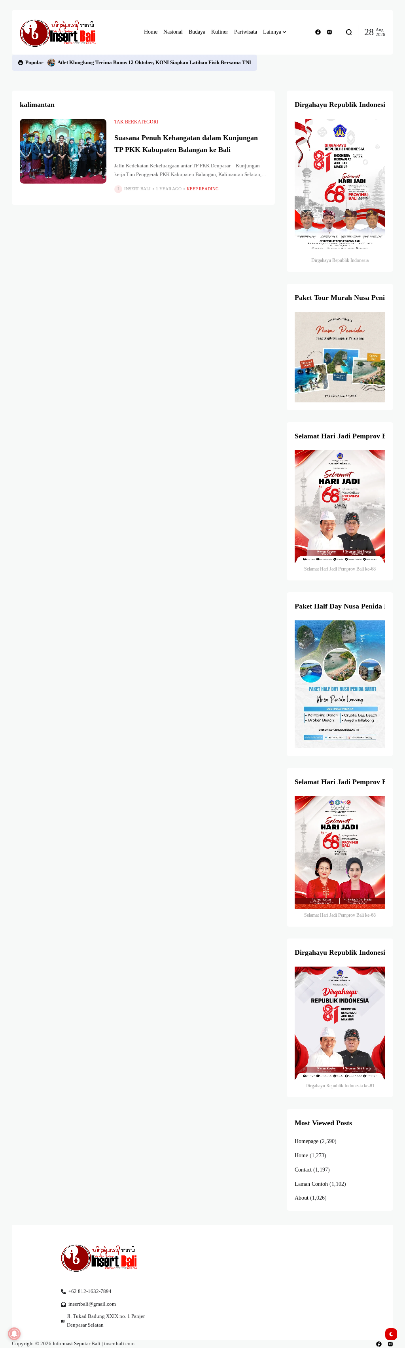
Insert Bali (137, 188)
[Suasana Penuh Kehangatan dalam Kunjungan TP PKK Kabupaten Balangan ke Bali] (63, 151)
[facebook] (318, 32)
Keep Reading (203, 188)
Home (301, 1155)
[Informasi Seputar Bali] (59, 32)
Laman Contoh (311, 1184)
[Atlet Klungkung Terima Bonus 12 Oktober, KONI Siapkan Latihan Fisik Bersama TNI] (51, 62)
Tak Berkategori (136, 122)
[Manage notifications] (14, 1333)
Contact (303, 1170)
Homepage (306, 1141)
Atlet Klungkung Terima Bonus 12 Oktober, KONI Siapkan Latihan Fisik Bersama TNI (154, 62)
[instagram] (329, 32)
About (301, 1198)
